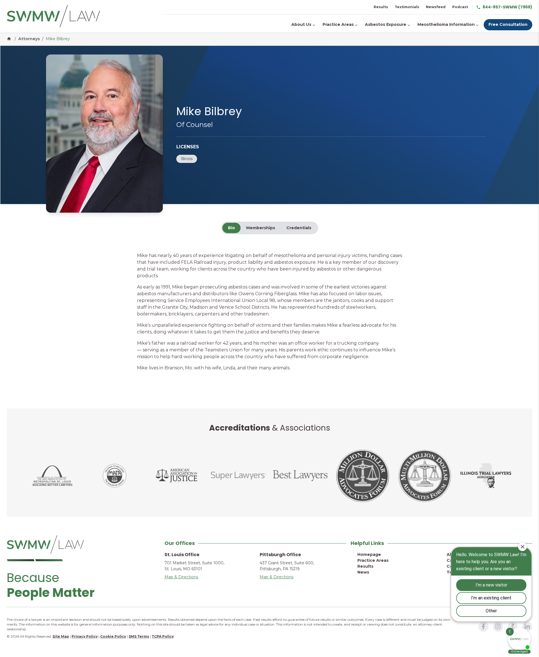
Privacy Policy (85, 636)
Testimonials (407, 7)
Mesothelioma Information (446, 24)
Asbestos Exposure (385, 24)
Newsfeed (436, 7)
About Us (301, 24)
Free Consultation (507, 24)
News (363, 572)
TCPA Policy (163, 636)
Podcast (460, 7)
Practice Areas (338, 24)
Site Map (60, 636)
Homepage (369, 554)
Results (381, 7)
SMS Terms (139, 636)
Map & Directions (181, 576)
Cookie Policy (113, 636)
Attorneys (29, 38)
